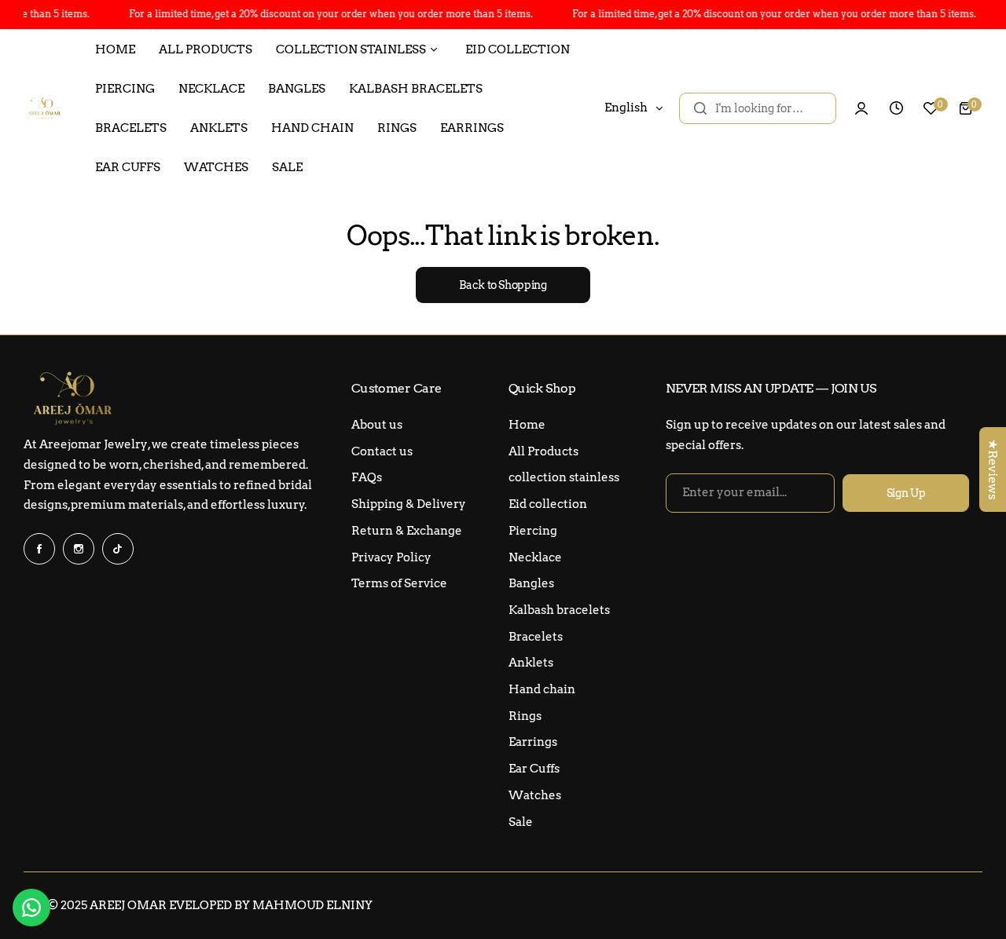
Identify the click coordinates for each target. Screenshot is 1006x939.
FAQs (366, 477)
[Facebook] (39, 548)
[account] (861, 108)
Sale (521, 822)
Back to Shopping (503, 285)
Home (527, 425)
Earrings (533, 742)
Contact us (382, 451)
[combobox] (757, 108)
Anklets (531, 663)
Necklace (535, 557)
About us (376, 425)
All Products (543, 451)
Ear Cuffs (534, 769)
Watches (535, 795)
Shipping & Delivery (408, 504)
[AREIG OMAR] (43, 108)
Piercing (533, 531)
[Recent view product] (896, 108)
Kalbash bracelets (559, 610)
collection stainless (564, 477)
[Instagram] (78, 548)
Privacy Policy (391, 557)
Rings (525, 716)
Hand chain (542, 689)
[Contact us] (31, 907)
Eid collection (548, 504)
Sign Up (906, 493)
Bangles (531, 583)
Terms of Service (399, 583)
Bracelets (536, 637)
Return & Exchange (406, 531)
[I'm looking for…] (700, 108)
